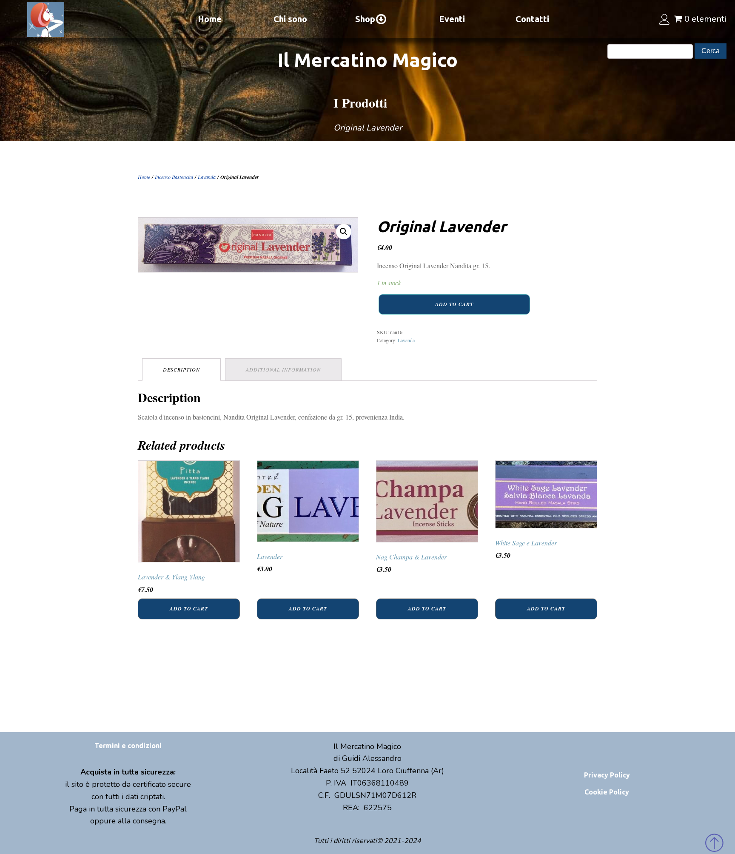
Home (210, 19)
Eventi (452, 19)
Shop (365, 19)
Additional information (283, 369)
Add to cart (454, 304)
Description (181, 369)
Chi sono (290, 19)
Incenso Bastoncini (174, 176)
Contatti (532, 19)
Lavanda (207, 176)
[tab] (181, 369)
